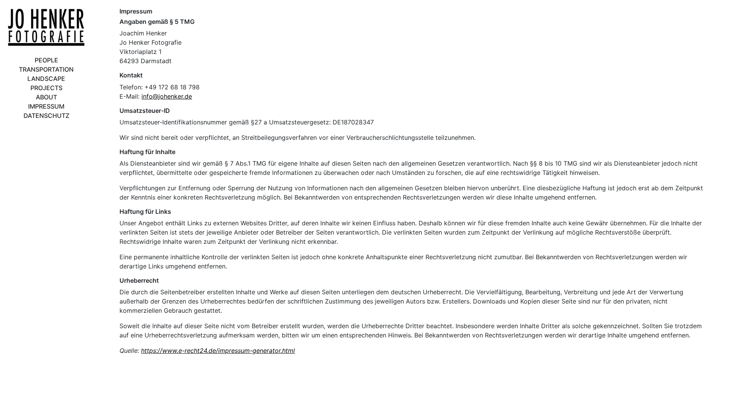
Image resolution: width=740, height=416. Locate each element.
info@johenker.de (166, 96)
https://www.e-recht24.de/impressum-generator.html (218, 350)
